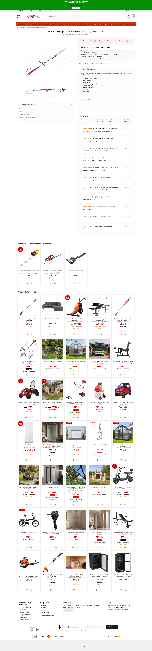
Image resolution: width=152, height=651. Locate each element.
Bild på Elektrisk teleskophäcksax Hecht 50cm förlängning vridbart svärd (45, 97)
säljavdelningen (112, 609)
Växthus (67, 24)
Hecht (21, 111)
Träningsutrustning (107, 24)
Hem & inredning (118, 24)
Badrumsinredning (22, 24)
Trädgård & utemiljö (34, 24)
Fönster (53, 24)
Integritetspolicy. (101, 631)
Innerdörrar (75, 24)
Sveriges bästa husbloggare (47, 615)
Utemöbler (83, 24)
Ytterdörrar (60, 24)
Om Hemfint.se (44, 609)
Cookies (43, 610)
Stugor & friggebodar (93, 24)
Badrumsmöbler (130, 24)
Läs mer (82, 123)
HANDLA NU (76, 7)
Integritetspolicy (45, 612)
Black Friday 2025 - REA (46, 614)
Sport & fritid (45, 24)
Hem (18, 27)
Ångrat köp (43, 607)
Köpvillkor (43, 605)
